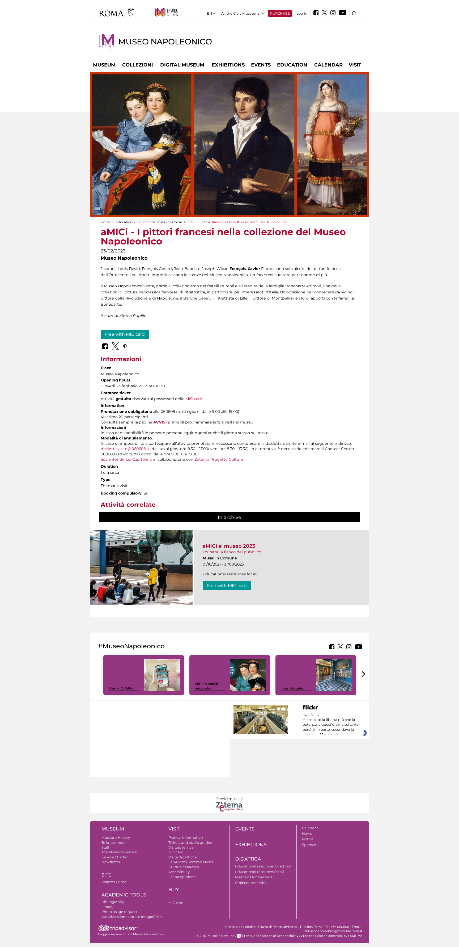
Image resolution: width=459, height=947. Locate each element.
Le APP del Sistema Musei (190, 862)
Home (106, 222)
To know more (113, 842)
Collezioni (137, 65)
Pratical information (185, 837)
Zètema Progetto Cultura (218, 459)
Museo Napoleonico (165, 42)
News (307, 833)
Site (106, 875)
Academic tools (123, 894)
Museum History (115, 837)
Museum (104, 65)
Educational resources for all (159, 222)
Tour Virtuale (292, 688)
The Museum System (119, 852)
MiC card (193, 398)
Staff (105, 847)
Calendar (328, 65)
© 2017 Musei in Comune (216, 936)
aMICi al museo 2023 (229, 546)
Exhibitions (228, 65)
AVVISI (160, 422)
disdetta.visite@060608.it (125, 448)
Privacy (247, 936)
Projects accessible (251, 882)
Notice (307, 839)
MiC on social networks (206, 686)
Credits (306, 936)
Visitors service (181, 847)
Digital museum (182, 65)
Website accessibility (331, 936)
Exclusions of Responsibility (277, 936)
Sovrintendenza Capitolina (126, 459)
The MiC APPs (121, 688)
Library (107, 907)
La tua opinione (182, 877)
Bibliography (112, 902)
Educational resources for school (263, 866)
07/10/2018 (331, 725)
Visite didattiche (182, 857)
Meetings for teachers (253, 877)
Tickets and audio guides (190, 842)
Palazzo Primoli (115, 882)
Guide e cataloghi (183, 867)
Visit (355, 65)
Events (261, 65)
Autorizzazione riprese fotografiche (131, 917)
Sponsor (309, 844)
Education (292, 65)
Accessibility (179, 872)
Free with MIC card (125, 334)
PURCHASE (280, 13)
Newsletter (110, 862)
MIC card (176, 852)
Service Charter (114, 857)
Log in (301, 13)
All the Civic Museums (240, 13)
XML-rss (356, 936)
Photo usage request (119, 911)
